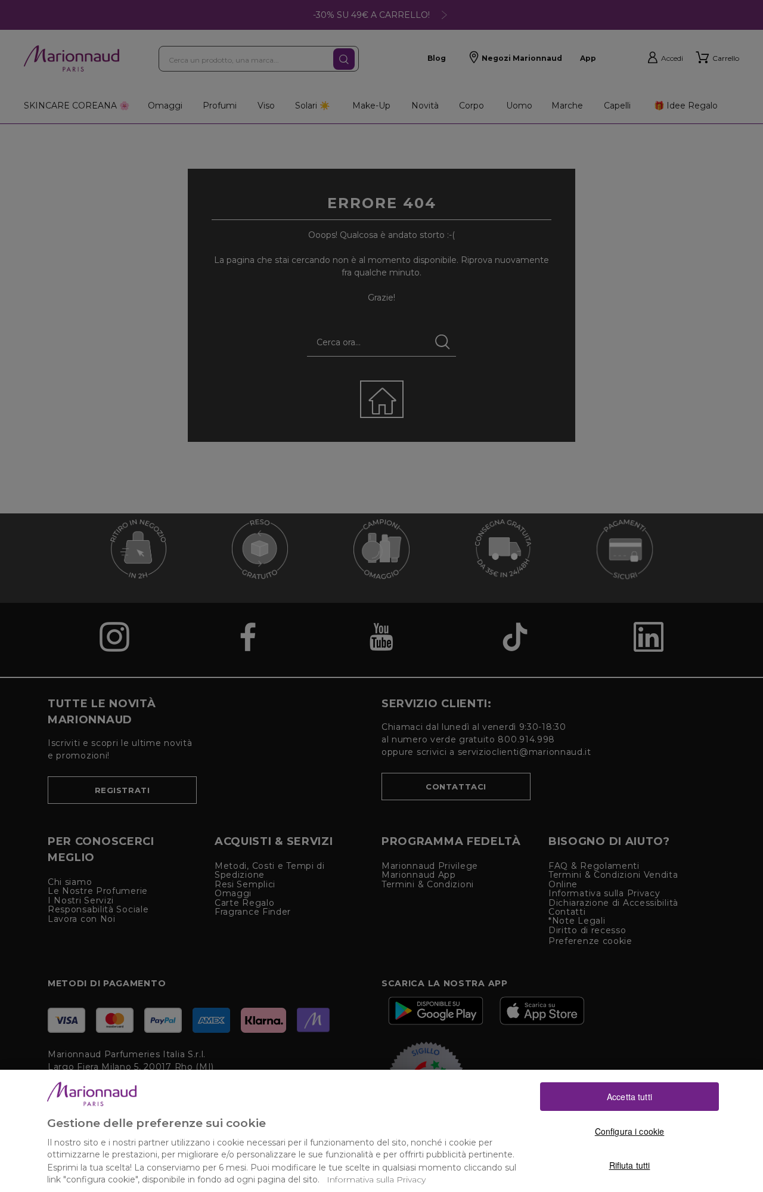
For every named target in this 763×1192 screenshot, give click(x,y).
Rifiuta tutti (629, 1165)
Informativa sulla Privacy (376, 1179)
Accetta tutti (629, 1096)
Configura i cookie (630, 1131)
